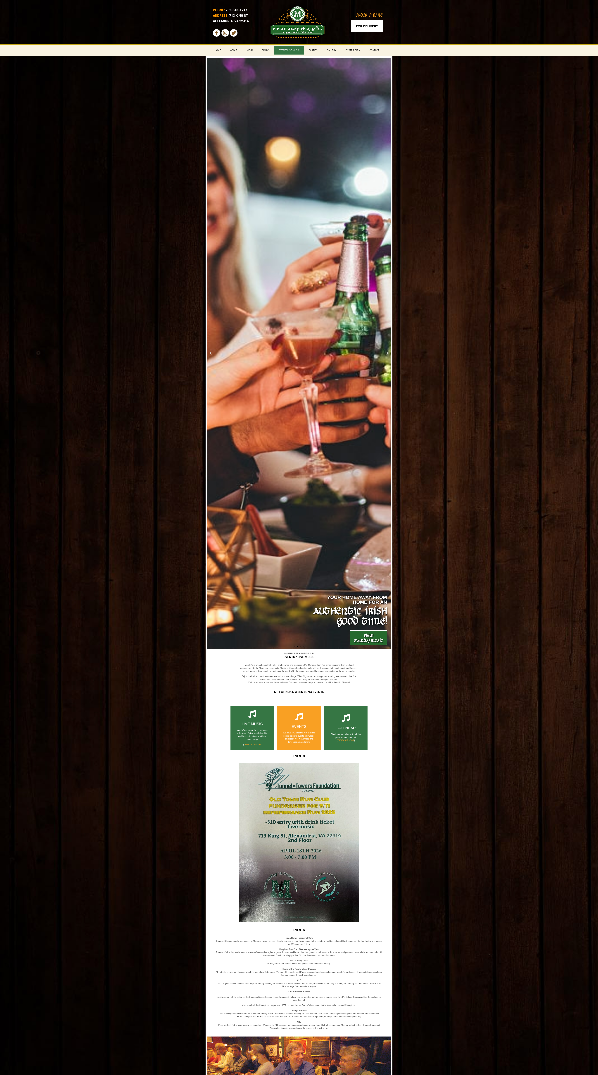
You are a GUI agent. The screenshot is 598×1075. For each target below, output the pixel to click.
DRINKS (266, 50)
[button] (211, 353)
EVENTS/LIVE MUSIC (289, 50)
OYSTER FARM (353, 50)
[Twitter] (233, 33)
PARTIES (313, 50)
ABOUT (233, 50)
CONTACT (374, 50)
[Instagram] (225, 33)
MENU (250, 50)
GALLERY (331, 50)
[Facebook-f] (216, 33)
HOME (218, 50)
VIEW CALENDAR (252, 744)
